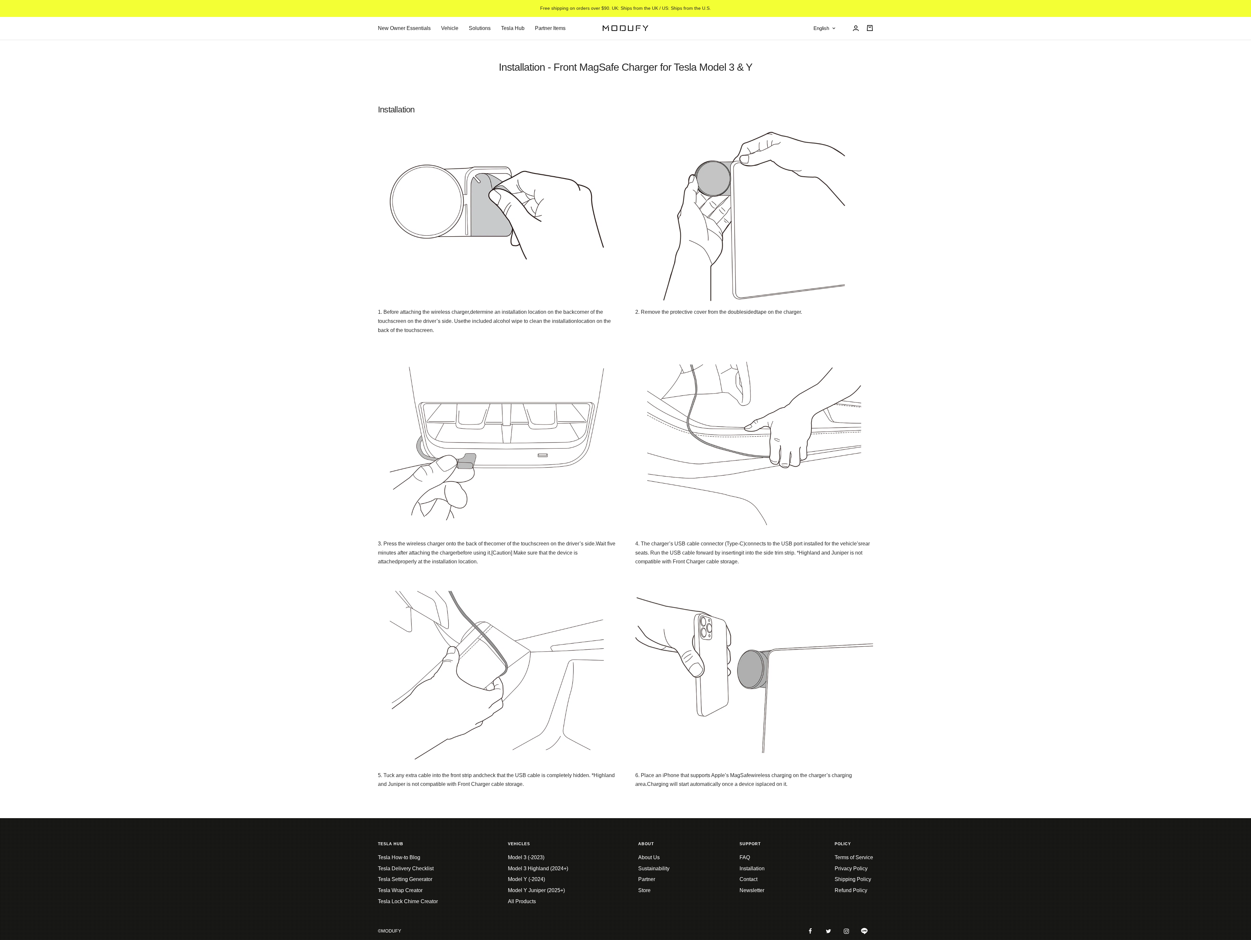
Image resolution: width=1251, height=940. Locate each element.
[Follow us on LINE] (864, 931)
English (821, 28)
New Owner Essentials (404, 28)
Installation (752, 868)
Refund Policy (851, 890)
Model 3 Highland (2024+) (538, 868)
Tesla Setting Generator (405, 879)
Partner (646, 879)
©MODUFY (389, 930)
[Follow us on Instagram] (846, 931)
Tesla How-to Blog (399, 857)
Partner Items (550, 28)
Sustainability (653, 868)
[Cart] (870, 28)
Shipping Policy (853, 879)
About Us (649, 857)
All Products (522, 901)
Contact (748, 879)
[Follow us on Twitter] (828, 931)
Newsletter (752, 890)
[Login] (856, 28)
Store (644, 890)
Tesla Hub (513, 28)
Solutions (480, 28)
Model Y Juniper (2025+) (536, 890)
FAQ (745, 857)
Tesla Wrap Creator (400, 890)
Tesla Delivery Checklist (406, 868)
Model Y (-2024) (526, 879)
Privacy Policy (851, 868)
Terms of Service (854, 857)
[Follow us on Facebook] (810, 931)
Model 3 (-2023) (526, 857)
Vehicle (449, 28)
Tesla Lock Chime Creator (408, 901)
